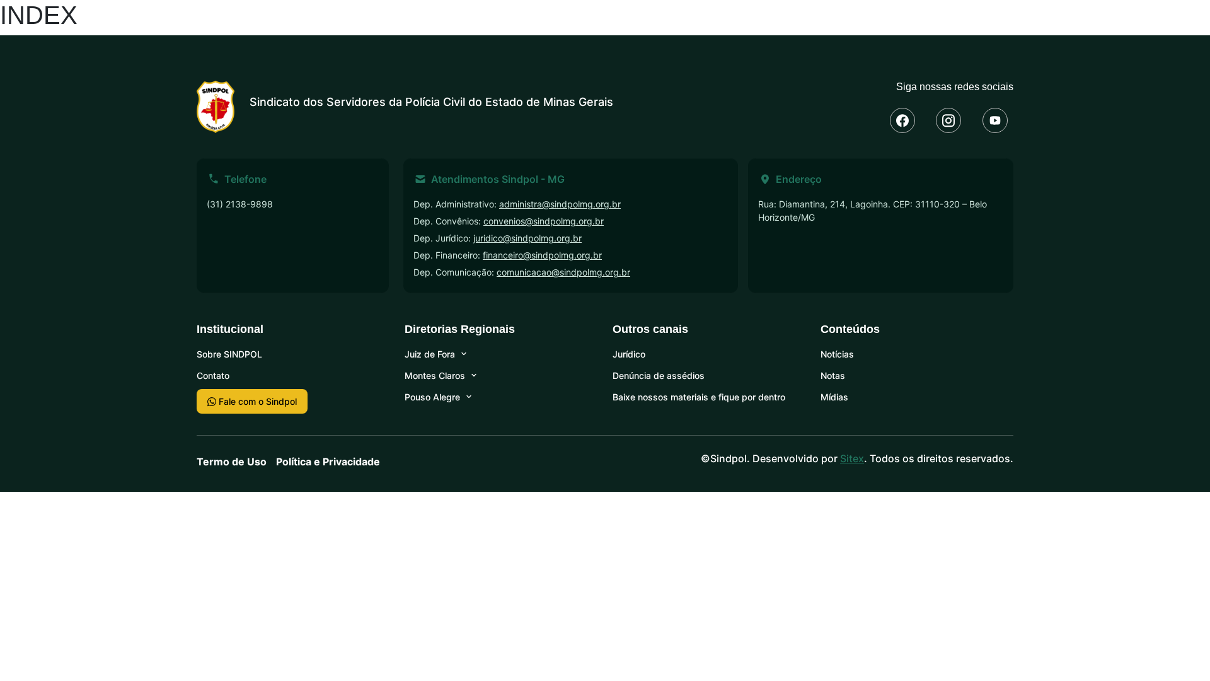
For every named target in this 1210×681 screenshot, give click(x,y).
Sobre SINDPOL (229, 354)
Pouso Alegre (432, 397)
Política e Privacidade (328, 461)
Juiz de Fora (430, 354)
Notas (833, 375)
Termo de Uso (232, 461)
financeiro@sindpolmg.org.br (542, 255)
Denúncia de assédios (659, 375)
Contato (213, 375)
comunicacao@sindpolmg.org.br (563, 272)
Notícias (837, 354)
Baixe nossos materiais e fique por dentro (699, 397)
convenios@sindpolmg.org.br (543, 221)
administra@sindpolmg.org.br (560, 204)
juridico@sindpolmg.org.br (527, 238)
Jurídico (629, 354)
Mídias (834, 397)
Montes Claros (435, 375)
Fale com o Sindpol (256, 401)
